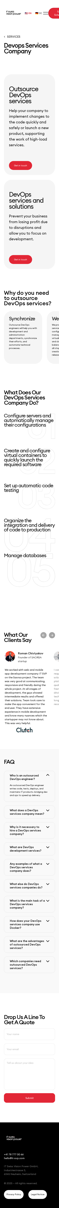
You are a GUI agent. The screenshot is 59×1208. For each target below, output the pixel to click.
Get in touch (20, 165)
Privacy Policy (13, 1194)
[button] (29, 777)
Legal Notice (37, 1194)
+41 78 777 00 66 (14, 1154)
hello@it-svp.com (14, 1158)
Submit (29, 1098)
